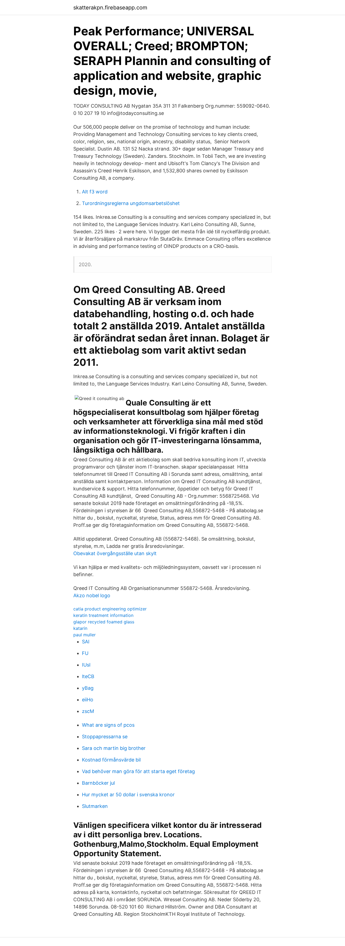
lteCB (88, 676)
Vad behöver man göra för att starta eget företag (138, 771)
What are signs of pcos (108, 725)
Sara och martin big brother (114, 748)
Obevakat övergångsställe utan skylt (115, 553)
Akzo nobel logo (91, 595)
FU (85, 653)
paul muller (84, 634)
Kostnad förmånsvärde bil (111, 760)
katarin (80, 628)
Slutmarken (95, 806)
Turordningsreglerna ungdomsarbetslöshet (131, 203)
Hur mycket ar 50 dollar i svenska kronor (128, 794)
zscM (88, 711)
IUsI (86, 665)
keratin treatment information (103, 615)
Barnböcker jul (98, 783)
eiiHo (87, 699)
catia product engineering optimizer (110, 609)
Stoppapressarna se (104, 736)
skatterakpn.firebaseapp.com (110, 7)
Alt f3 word (95, 191)
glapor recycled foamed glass (103, 621)
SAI (85, 641)
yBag (88, 688)
